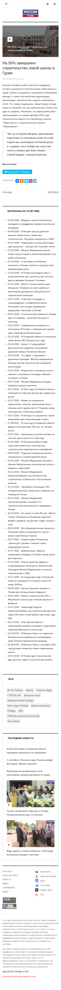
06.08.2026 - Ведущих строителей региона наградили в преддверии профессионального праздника (31, 224)
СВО (20, 711)
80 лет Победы (15, 690)
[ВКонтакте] (17, 181)
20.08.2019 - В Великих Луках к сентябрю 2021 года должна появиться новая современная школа (32, 648)
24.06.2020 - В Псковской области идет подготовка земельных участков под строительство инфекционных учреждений (30, 446)
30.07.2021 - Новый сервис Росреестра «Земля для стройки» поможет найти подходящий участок (28, 543)
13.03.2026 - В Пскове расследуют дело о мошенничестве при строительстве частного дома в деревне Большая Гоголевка (30, 277)
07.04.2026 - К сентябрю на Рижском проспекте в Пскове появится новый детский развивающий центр (31, 265)
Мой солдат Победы (18, 705)
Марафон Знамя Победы (20, 700)
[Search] (54, 4)
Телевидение (9, 888)
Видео (5, 884)
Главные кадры (44, 690)
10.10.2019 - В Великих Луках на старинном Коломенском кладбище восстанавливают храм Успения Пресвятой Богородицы (30, 637)
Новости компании (40, 705)
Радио (5, 892)
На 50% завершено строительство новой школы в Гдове (29, 68)
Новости (7, 879)
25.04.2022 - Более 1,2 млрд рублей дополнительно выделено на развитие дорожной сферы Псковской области (28, 348)
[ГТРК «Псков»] (30, 13)
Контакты (7, 871)
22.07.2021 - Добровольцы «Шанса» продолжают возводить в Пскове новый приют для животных (31, 554)
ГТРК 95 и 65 (14, 695)
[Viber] (30, 181)
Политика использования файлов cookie (19, 976)
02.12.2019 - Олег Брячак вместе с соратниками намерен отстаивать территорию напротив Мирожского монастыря (32, 626)
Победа (11, 711)
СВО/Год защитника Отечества (23, 716)
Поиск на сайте (10, 875)
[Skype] (26, 181)
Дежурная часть (32, 695)
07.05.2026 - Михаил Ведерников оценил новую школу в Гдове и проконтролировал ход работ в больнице (32, 254)
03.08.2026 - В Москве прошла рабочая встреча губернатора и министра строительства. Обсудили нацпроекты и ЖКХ (31, 235)
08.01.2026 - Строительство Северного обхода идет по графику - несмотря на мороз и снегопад (32, 318)
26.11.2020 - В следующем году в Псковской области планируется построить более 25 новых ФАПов (30, 581)
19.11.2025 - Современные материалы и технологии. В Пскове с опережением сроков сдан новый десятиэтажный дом (31, 329)
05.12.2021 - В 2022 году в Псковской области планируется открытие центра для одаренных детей (31, 393)
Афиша (29, 690)
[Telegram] (35, 181)
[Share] (47, 4)
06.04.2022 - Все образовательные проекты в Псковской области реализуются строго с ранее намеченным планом (31, 532)
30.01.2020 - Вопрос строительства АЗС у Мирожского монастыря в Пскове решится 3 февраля (30, 600)
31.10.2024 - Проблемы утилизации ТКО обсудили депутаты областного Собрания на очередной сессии (31, 491)
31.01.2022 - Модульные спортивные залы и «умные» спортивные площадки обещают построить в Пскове (30, 374)
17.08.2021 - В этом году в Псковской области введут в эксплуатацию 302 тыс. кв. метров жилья (31, 427)
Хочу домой (14, 721)
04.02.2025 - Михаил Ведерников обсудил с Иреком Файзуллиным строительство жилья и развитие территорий (31, 464)
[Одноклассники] (22, 181)
